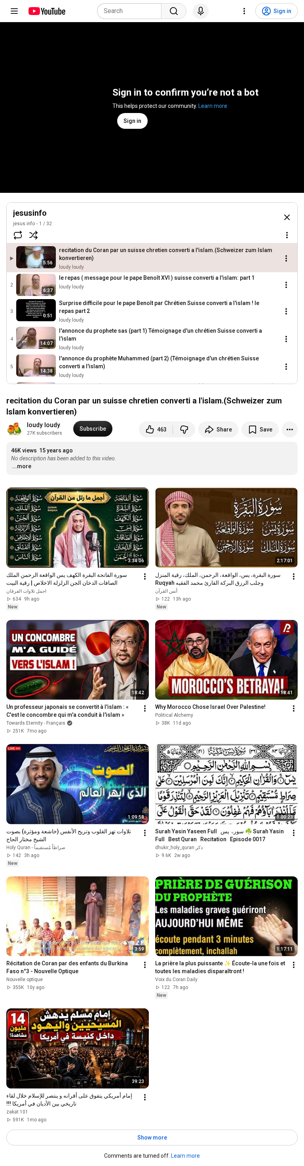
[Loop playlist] (18, 235)
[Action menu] (287, 235)
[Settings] (244, 11)
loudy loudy (43, 425)
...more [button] (21, 466)
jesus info (24, 223)
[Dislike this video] (184, 429)
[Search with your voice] (201, 11)
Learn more (212, 106)
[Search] (173, 11)
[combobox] (132, 11)
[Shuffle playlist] (34, 235)
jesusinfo (30, 213)
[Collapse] (287, 217)
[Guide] (14, 11)
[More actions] (290, 429)
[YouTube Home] (46, 11)
